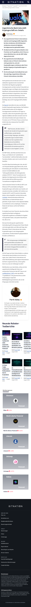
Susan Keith (17, 350)
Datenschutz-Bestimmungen (8, 562)
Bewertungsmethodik (6, 524)
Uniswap (6, 471)
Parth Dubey (15, 300)
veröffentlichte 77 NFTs (8, 273)
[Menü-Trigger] (3, 2)
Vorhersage (4, 537)
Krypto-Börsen (4, 546)
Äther (5, 410)
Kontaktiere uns (5, 518)
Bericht (6, 105)
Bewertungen (4, 530)
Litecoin (5, 451)
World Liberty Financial (10, 431)
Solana (5, 492)
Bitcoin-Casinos (5, 552)
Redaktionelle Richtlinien (7, 521)
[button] (28, 2)
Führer (2, 534)
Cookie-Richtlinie (5, 565)
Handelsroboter (5, 543)
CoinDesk (4, 197)
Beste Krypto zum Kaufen (7, 549)
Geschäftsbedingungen (7, 559)
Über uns (3, 515)
